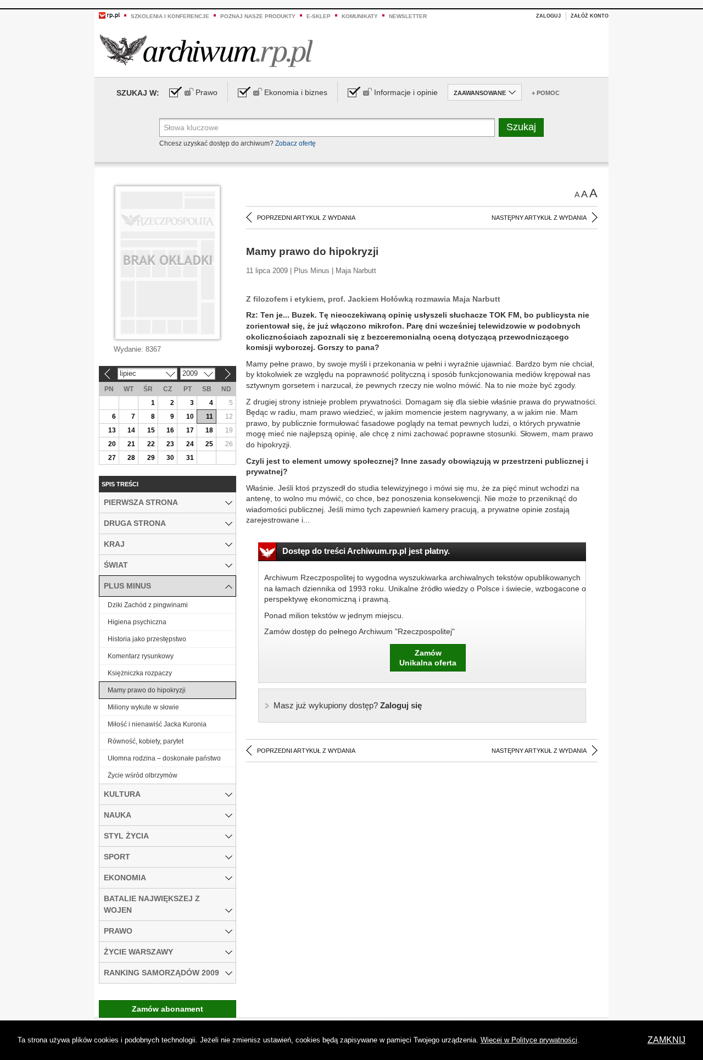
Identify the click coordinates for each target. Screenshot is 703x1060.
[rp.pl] (109, 15)
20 (112, 444)
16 (170, 430)
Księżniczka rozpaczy (140, 673)
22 (151, 444)
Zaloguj (548, 16)
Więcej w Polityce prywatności (529, 1040)
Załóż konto (590, 16)
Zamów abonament (167, 1008)
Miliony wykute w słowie (143, 707)
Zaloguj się (348, 705)
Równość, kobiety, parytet (145, 741)
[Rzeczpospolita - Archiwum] (206, 50)
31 (190, 458)
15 (151, 430)
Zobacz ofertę (295, 143)
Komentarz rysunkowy (141, 656)
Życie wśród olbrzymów (142, 775)
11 (209, 416)
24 (190, 444)
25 (209, 444)
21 (131, 444)
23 (170, 444)
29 (151, 458)
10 (190, 416)
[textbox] (327, 127)
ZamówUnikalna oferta (427, 657)
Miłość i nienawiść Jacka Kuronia (157, 724)
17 (190, 430)
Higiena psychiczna (137, 622)
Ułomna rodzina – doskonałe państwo (164, 758)
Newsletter (408, 16)
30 (170, 458)
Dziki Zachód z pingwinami (148, 605)
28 (131, 458)
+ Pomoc (546, 93)
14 (131, 430)
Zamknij (666, 1040)
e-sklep (318, 16)
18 (209, 430)
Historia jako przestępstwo (147, 639)
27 (112, 458)
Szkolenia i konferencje (170, 16)
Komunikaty (360, 16)
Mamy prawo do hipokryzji (147, 690)
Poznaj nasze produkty (257, 16)
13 (112, 430)
